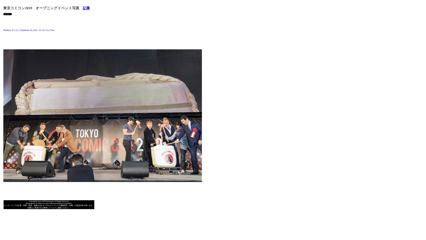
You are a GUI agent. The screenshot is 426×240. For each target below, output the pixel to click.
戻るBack (7, 30)
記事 (86, 8)
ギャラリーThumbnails (20, 30)
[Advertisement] (43, 22)
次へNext (33, 30)
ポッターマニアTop (46, 30)
